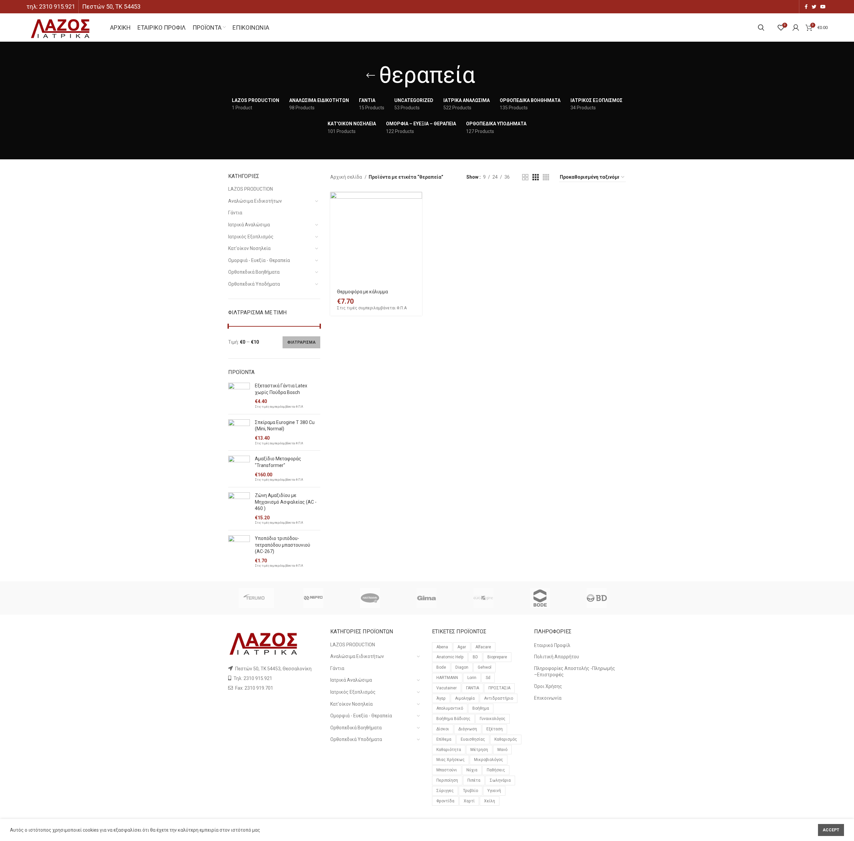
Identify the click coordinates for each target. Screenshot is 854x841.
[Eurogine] (483, 598)
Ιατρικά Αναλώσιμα (249, 224)
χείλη (489, 801)
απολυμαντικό (449, 708)
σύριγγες (445, 790)
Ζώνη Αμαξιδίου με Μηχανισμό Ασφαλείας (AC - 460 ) (286, 502)
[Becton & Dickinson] (596, 598)
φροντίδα (445, 801)
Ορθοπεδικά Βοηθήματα (254, 272)
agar (461, 647)
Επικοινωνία (547, 698)
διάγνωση (467, 729)
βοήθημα (480, 708)
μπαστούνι (446, 770)
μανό (502, 749)
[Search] (761, 27)
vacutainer (446, 688)
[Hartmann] (370, 598)
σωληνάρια (500, 780)
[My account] (795, 27)
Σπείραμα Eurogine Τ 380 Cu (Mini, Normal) (285, 426)
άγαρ (441, 698)
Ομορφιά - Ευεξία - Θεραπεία (259, 260)
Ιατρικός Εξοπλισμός (251, 236)
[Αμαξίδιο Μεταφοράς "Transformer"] (239, 469)
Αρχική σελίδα (346, 177)
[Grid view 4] (546, 177)
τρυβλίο (470, 790)
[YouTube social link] (823, 6)
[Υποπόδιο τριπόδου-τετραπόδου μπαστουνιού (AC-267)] (239, 551)
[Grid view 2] (525, 177)
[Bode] (540, 598)
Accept (831, 830)
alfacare (483, 647)
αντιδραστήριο (498, 698)
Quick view (417, 217)
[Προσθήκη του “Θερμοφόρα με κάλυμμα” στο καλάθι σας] (417, 202)
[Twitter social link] (814, 6)
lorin (471, 677)
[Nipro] (313, 598)
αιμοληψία (465, 698)
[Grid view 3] (535, 177)
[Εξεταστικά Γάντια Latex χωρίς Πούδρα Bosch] (239, 396)
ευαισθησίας (473, 739)
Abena (442, 647)
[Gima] (426, 598)
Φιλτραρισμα (301, 342)
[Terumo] (256, 598)
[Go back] (370, 75)
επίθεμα (443, 739)
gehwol (484, 667)
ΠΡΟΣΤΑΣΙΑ (499, 688)
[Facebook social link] (806, 6)
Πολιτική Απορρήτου (556, 656)
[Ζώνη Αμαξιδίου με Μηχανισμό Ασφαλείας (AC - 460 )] (239, 508)
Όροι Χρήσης (548, 686)
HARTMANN (447, 677)
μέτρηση (479, 749)
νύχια (471, 770)
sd (488, 677)
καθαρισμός (505, 739)
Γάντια (235, 212)
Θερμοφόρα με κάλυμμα (362, 291)
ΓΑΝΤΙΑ (472, 688)
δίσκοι (442, 729)
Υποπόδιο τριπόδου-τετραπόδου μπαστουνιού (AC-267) (282, 545)
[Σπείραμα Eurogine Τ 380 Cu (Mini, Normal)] (239, 432)
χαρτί (469, 801)
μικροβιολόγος (488, 759)
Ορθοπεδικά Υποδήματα (254, 284)
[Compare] (417, 232)
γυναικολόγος (492, 718)
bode (441, 667)
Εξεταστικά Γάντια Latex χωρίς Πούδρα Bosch (281, 389)
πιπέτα (473, 780)
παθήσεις (496, 770)
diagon (461, 667)
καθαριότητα (448, 749)
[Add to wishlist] (417, 247)
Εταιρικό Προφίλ (552, 645)
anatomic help (449, 657)
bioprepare (497, 657)
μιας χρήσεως (450, 759)
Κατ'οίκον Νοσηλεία (249, 248)
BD (475, 657)
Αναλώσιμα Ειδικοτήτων (255, 201)
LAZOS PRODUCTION (250, 189)
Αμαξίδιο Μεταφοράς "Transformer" (278, 462)
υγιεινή (494, 790)
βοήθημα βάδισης (453, 718)
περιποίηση (447, 780)
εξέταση (494, 729)
